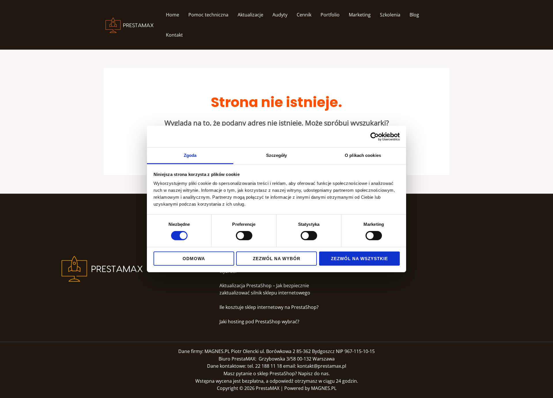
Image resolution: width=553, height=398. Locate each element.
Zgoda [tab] (190, 155)
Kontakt (174, 35)
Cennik (304, 15)
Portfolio (330, 15)
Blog (414, 15)
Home (172, 15)
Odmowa (194, 258)
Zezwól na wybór (276, 258)
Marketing (360, 15)
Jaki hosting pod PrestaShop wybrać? (259, 321)
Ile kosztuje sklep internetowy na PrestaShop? (269, 307)
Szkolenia (390, 15)
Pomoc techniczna (208, 15)
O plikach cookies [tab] (363, 155)
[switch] (244, 235)
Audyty (279, 15)
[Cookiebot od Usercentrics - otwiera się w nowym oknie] (374, 136)
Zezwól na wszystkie (359, 258)
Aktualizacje (250, 15)
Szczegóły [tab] (276, 155)
